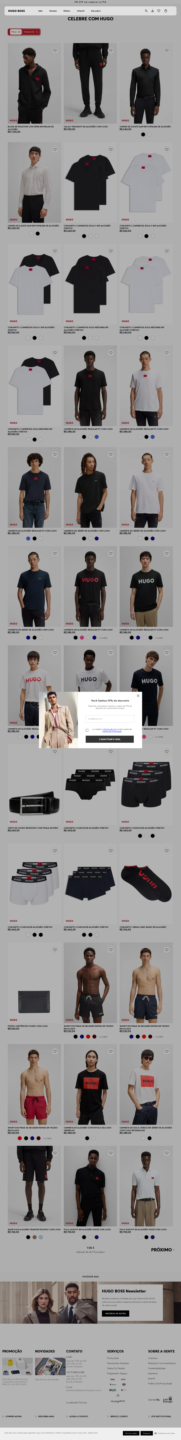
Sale (40, 11)
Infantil (80, 11)
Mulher (66, 11)
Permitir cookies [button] (131, 1433)
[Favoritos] (159, 11)
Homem (53, 11)
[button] (164, 1433)
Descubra (96, 11)
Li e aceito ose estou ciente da (112, 730)
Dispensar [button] (146, 1433)
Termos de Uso (110, 729)
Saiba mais (93, 1433)
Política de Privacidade (112, 731)
